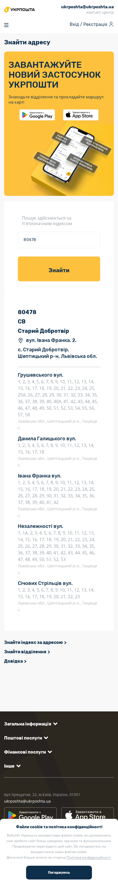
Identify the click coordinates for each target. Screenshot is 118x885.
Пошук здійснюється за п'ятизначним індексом (47, 220)
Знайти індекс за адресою (33, 642)
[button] (29, 724)
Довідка (13, 661)
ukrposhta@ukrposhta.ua (27, 801)
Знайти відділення (25, 651)
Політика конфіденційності (89, 857)
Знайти (59, 270)
